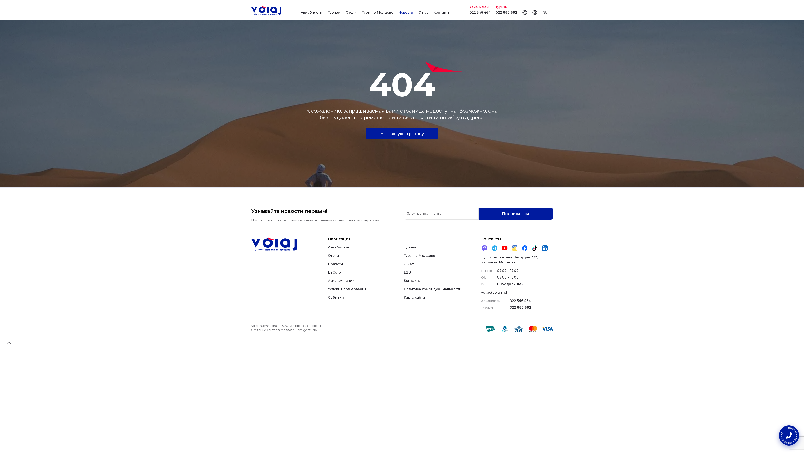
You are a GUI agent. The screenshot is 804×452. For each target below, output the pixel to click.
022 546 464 (480, 12)
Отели (351, 12)
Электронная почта (424, 214)
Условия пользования (347, 289)
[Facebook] (524, 248)
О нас (423, 12)
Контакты (441, 12)
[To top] (9, 343)
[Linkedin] (544, 248)
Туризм (334, 12)
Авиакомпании (341, 281)
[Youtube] (504, 248)
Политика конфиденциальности (432, 289)
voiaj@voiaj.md (494, 292)
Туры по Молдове (377, 12)
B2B (407, 272)
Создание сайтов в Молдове (273, 330)
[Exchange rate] (524, 12)
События (336, 297)
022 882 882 (506, 12)
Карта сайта (414, 297)
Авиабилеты (312, 12)
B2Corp (334, 272)
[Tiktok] (534, 248)
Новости (405, 12)
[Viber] (484, 248)
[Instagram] (514, 248)
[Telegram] (494, 248)
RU (545, 12)
